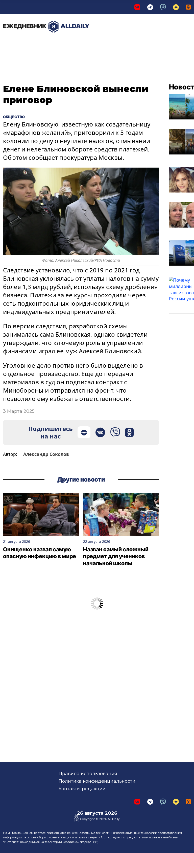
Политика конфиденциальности (97, 781)
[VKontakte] (137, 7)
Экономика (57, 43)
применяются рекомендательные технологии (79, 833)
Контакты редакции (82, 789)
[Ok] (188, 7)
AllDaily (46, 26)
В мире (146, 45)
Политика (20, 43)
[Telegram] (150, 7)
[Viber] (163, 7)
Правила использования (88, 773)
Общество (93, 43)
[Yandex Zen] (176, 7)
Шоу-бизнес (123, 45)
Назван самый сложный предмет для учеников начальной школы (116, 556)
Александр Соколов (46, 454)
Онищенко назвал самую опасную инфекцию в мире (39, 553)
